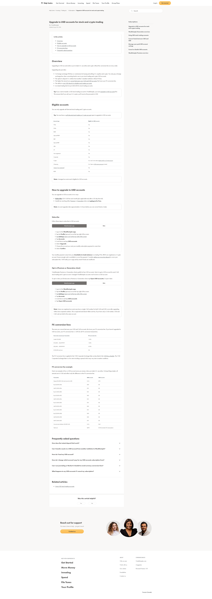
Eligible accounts (62, 43)
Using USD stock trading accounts (64, 486)
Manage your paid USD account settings (138, 45)
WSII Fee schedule (109, 356)
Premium (72, 201)
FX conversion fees (62, 48)
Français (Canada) (147, 592)
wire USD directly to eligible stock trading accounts (77, 83)
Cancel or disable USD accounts (138, 49)
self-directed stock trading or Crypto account (78, 115)
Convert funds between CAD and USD (138, 39)
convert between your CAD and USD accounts (83, 81)
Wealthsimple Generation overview (139, 32)
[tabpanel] (86, 240)
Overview (60, 41)
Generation (80, 201)
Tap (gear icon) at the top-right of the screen (71, 237)
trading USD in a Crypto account (105, 160)
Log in (155, 3)
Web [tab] (104, 225)
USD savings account (99, 164)
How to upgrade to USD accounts (66, 46)
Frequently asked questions (64, 50)
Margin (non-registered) (59, 168)
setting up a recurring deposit (101, 257)
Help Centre (52, 10)
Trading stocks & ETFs (66, 10)
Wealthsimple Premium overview (138, 53)
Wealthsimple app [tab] (69, 225)
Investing (58, 10)
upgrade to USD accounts (107, 92)
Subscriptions (72, 10)
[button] (81, 503)
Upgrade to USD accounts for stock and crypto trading (90, 10)
